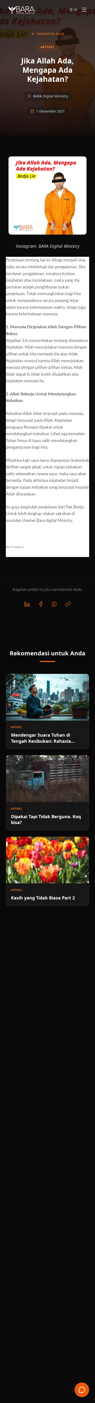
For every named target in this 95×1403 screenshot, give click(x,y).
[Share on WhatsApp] (54, 604)
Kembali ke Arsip (50, 33)
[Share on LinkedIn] (27, 604)
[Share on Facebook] (41, 604)
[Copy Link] (68, 604)
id (75, 10)
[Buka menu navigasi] (84, 10)
